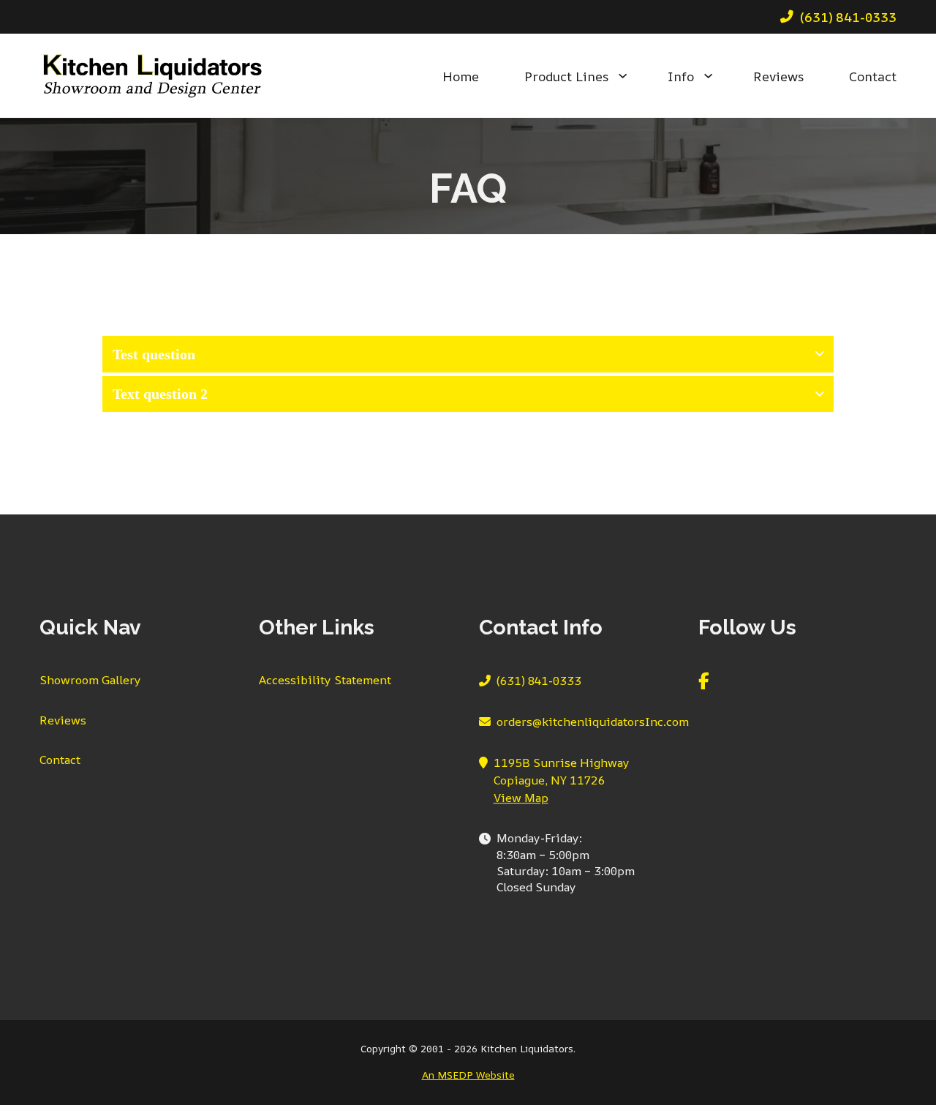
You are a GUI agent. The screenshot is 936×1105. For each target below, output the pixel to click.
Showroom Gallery (90, 680)
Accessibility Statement (325, 680)
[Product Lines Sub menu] (631, 75)
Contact (873, 76)
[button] (468, 354)
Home (460, 76)
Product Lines (566, 76)
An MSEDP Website (468, 1075)
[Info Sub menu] (717, 75)
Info (681, 76)
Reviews (778, 76)
